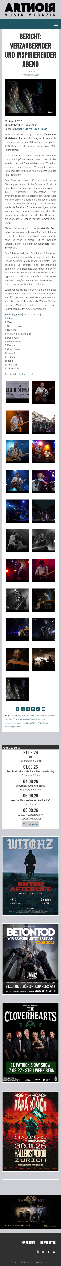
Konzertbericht (28, 715)
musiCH (41, 719)
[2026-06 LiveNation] (30, 914)
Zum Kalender (30, 824)
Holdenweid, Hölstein (30, 785)
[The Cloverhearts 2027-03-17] (30, 1081)
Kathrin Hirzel (26, 374)
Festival (51, 715)
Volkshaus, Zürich (30, 771)
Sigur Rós (20, 723)
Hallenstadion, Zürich (30, 756)
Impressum (28, 1242)
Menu (56, 24)
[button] (17, 709)
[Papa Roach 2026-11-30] (30, 1169)
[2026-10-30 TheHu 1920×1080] (30, 1228)
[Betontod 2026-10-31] (30, 993)
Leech (34, 719)
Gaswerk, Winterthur (30, 814)
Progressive (10, 723)
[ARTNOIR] (30, 17)
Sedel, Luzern (30, 799)
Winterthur (31, 723)
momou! (45, 1262)
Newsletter (48, 1242)
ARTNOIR (30, 1262)
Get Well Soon (11, 719)
